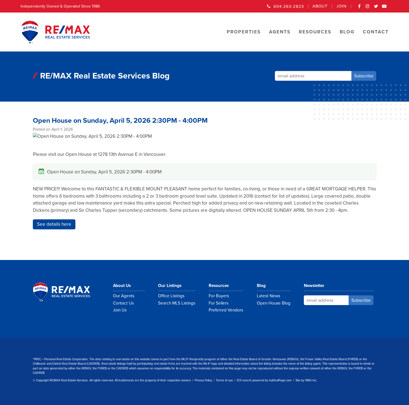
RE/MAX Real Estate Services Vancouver (67, 292)
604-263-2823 (289, 6)
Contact (376, 32)
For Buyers (219, 295)
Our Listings (169, 285)
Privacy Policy (203, 380)
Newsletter (314, 285)
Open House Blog (273, 303)
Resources (219, 285)
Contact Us (123, 303)
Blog (261, 285)
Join (341, 6)
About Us (122, 285)
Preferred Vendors (226, 310)
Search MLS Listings (176, 303)
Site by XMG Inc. (306, 380)
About (320, 6)
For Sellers (218, 303)
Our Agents (123, 295)
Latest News (268, 295)
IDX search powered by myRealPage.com (264, 380)
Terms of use (224, 380)
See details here (54, 224)
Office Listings (171, 295)
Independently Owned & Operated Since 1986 (60, 6)
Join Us (120, 310)
